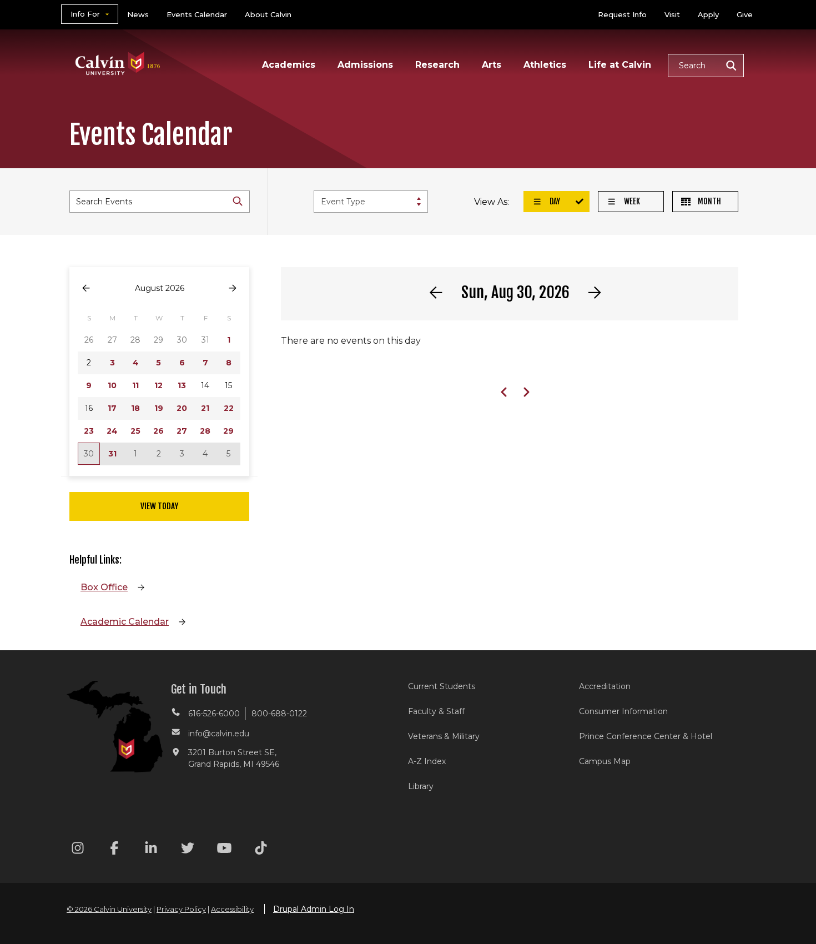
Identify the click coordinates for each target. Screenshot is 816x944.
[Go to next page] (232, 288)
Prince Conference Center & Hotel (645, 736)
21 (205, 408)
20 (182, 408)
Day (554, 201)
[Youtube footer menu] (224, 850)
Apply (708, 14)
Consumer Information (623, 711)
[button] (706, 65)
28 (205, 431)
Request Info (622, 14)
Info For (85, 13)
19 (158, 408)
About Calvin (268, 14)
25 (135, 431)
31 (112, 454)
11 (135, 385)
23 (89, 431)
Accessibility (232, 909)
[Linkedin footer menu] (151, 850)
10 (112, 385)
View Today (159, 506)
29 (228, 431)
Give (745, 14)
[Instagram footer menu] (77, 850)
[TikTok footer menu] (261, 850)
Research (437, 64)
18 (135, 408)
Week (631, 201)
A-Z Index (427, 761)
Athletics (544, 64)
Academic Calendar (124, 621)
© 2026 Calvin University (109, 909)
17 (112, 408)
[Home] (118, 49)
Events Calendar (197, 14)
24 (112, 431)
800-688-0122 (279, 714)
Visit (672, 14)
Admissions (365, 64)
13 (182, 385)
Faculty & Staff (436, 711)
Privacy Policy (181, 909)
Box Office (104, 587)
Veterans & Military (444, 736)
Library (421, 786)
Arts (491, 64)
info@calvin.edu (218, 734)
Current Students (441, 686)
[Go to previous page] (86, 288)
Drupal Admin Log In (313, 909)
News (138, 14)
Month (708, 201)
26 (158, 431)
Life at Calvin (619, 64)
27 (182, 431)
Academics (288, 64)
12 (158, 385)
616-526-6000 (214, 714)
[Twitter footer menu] (187, 850)
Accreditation (605, 686)
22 (229, 408)
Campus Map (605, 761)
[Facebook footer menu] (114, 850)
